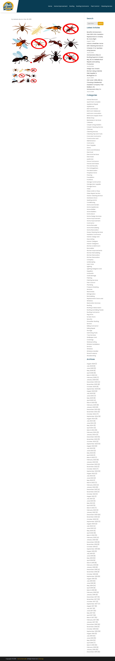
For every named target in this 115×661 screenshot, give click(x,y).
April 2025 (90, 400)
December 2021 (92, 489)
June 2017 (90, 611)
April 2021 (90, 505)
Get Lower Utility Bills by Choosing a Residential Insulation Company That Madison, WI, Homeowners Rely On (95, 84)
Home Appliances (92, 207)
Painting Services (92, 280)
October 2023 (91, 441)
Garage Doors (91, 186)
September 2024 (92, 416)
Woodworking (91, 356)
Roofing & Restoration (94, 308)
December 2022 (92, 464)
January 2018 (91, 595)
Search (101, 23)
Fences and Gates (93, 164)
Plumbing (90, 285)
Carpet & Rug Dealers (94, 125)
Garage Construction (94, 182)
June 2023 (90, 451)
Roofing (71, 6)
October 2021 (91, 494)
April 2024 (90, 428)
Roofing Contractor (82, 6)
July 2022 (90, 476)
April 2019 (90, 560)
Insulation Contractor (94, 234)
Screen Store (91, 317)
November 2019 (92, 544)
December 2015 (92, 652)
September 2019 (92, 549)
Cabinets (90, 122)
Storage (89, 331)
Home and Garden (93, 205)
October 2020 (91, 519)
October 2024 (91, 414)
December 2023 (92, 437)
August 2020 (91, 524)
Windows (90, 349)
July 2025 (90, 393)
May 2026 (90, 371)
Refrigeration (91, 294)
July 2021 (90, 499)
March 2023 (91, 457)
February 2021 (91, 510)
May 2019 (90, 558)
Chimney (90, 129)
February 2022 (91, 485)
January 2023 (91, 462)
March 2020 (91, 535)
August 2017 (91, 606)
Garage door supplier (94, 184)
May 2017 (90, 613)
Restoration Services (93, 303)
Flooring (89, 175)
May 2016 (90, 640)
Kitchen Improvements (94, 250)
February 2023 (91, 460)
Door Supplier (91, 145)
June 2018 (90, 583)
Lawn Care (90, 264)
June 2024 (90, 423)
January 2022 (91, 487)
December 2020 (92, 515)
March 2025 (91, 403)
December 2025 (92, 382)
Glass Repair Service (93, 193)
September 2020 (92, 521)
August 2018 (91, 579)
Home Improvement (61, 6)
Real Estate (90, 292)
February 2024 (91, 432)
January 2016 (91, 649)
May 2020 (90, 531)
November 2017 (92, 599)
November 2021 (92, 492)
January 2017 (91, 622)
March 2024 (91, 430)
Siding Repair (91, 328)
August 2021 (90, 496)
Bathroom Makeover (94, 111)
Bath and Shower (92, 109)
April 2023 (90, 455)
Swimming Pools (92, 333)
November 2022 (92, 467)
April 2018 (90, 588)
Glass (88, 189)
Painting (89, 278)
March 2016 (90, 645)
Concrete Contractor (94, 136)
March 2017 (90, 617)
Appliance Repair (92, 104)
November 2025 (92, 384)
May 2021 (90, 503)
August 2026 (91, 364)
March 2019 (90, 563)
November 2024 (92, 412)
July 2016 (90, 636)
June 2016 (90, 638)
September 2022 (92, 471)
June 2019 (90, 556)
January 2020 (91, 540)
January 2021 (91, 512)
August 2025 (91, 391)
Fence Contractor (93, 161)
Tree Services (91, 335)
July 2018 (90, 581)
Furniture (90, 180)
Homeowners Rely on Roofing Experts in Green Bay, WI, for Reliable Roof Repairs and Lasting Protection (95, 59)
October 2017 (91, 601)
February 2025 (91, 405)
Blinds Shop (90, 118)
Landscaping (91, 262)
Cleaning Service (106, 6)
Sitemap (40, 659)
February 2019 (91, 565)
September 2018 (92, 576)
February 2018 (91, 592)
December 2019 (92, 542)
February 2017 (91, 620)
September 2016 (92, 631)
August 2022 (91, 473)
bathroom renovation (94, 113)
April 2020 (90, 533)
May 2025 (90, 398)
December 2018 (92, 569)
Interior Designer (92, 241)
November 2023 (92, 439)
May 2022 (90, 480)
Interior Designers (93, 244)
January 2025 (91, 407)
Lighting (89, 266)
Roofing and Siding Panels (95, 310)
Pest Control (95, 6)
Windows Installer (92, 351)
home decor (91, 214)
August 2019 (90, 551)
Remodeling (91, 296)
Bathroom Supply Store (94, 116)
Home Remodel (92, 225)
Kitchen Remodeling (93, 253)
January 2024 (91, 435)
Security (89, 319)
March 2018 (90, 590)
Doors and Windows (93, 150)
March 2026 (91, 375)
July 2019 (90, 554)
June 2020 (90, 528)
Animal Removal (92, 100)
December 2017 (92, 597)
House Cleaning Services (95, 232)
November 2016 (92, 627)
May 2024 (90, 425)
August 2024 (91, 419)
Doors (89, 148)
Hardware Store (92, 198)
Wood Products (92, 353)
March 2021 (90, 508)
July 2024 (90, 421)
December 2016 (92, 624)
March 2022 (91, 483)
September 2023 (92, 444)
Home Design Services (94, 216)
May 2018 (90, 586)
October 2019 (91, 547)
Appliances (90, 106)
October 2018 (91, 574)
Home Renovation (93, 230)
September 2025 (92, 389)
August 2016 (91, 634)
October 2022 (91, 469)
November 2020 (92, 517)
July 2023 (90, 448)
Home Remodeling (93, 228)
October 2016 (91, 629)
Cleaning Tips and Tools (94, 134)
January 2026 (91, 380)
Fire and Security (92, 166)
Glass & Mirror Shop (93, 191)
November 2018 (92, 572)
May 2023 (90, 453)
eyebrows (90, 159)
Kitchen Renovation (93, 255)
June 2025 (90, 396)
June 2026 (90, 368)
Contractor (90, 143)
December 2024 (92, 409)
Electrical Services (93, 154)
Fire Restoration (92, 170)
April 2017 (90, 615)
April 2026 (90, 373)
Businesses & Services (94, 120)
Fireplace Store (92, 173)
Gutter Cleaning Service (95, 196)
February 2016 (91, 647)
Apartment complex (93, 102)
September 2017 (92, 604)
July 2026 (90, 366)
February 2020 (91, 537)
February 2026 (91, 377)
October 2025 (91, 387)
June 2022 (90, 478)
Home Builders (91, 212)
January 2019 (91, 567)
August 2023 (91, 446)
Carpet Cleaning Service (95, 127)
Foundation (90, 177)
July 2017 (90, 608)
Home (50, 6)
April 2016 (90, 643)
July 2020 (90, 526)
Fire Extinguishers (92, 168)
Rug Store (90, 314)
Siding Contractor (92, 326)
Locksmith (90, 273)
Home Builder (91, 209)
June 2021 (90, 501)
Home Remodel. (22, 659)
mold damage (91, 276)
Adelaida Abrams (18, 19)
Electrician (90, 157)
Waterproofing (92, 342)
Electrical (90, 152)
